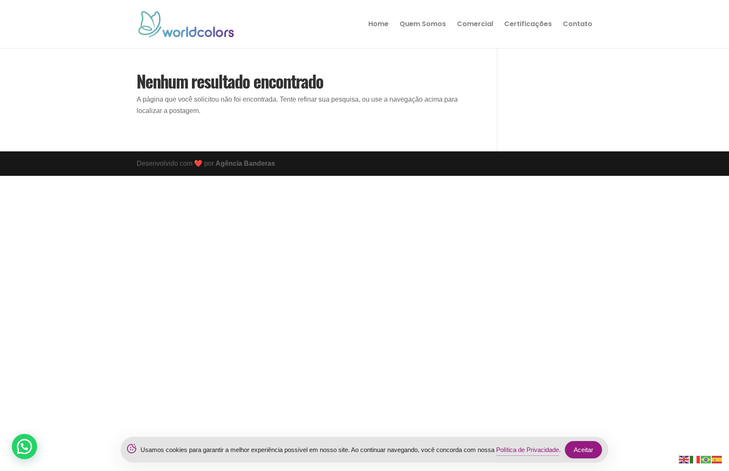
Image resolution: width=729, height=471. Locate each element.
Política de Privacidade (527, 449)
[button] (24, 446)
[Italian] (695, 459)
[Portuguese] (706, 459)
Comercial (475, 25)
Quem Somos (423, 25)
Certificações (528, 25)
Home (378, 25)
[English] (684, 459)
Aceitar (583, 449)
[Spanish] (717, 459)
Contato (577, 25)
